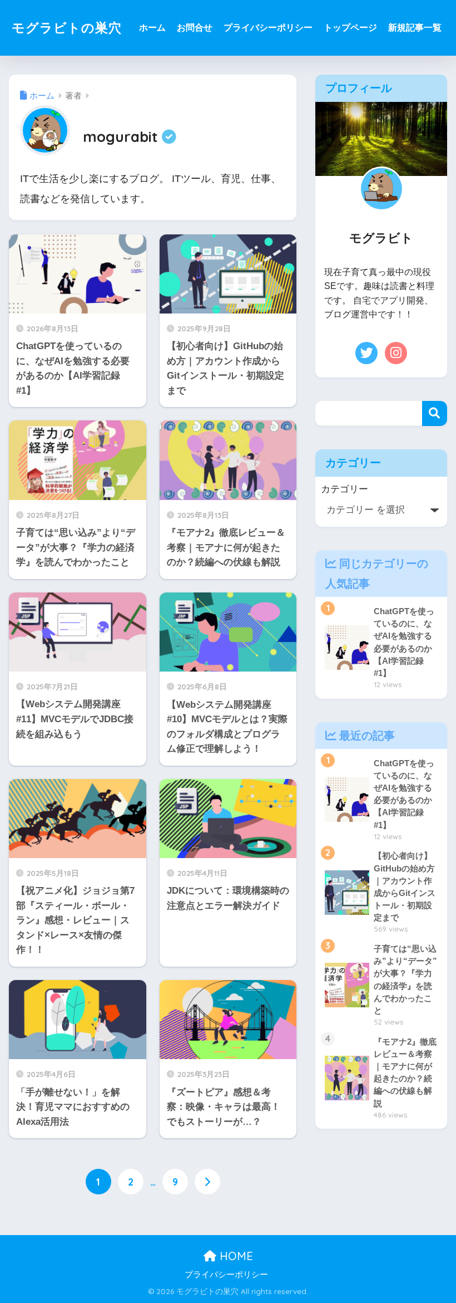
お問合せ (194, 27)
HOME (234, 1256)
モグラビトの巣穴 (67, 27)
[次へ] (207, 1181)
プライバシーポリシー (268, 27)
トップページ (350, 27)
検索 (434, 413)
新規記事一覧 (415, 27)
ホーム (152, 27)
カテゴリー (344, 489)
